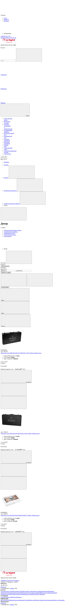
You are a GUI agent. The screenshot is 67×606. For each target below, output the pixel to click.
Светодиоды (7, 154)
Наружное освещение (7, 142)
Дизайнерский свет (23, 593)
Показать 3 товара (5, 272)
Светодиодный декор (9, 594)
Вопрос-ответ (32, 600)
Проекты (6, 21)
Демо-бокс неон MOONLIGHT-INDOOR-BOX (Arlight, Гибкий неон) (20, 515)
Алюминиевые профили (8, 131)
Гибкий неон (6, 145)
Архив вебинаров (19, 600)
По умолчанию (5, 287)
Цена (2, 300)
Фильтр (3, 326)
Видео (7, 600)
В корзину (28, 382)
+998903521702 (5, 580)
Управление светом (9, 233)
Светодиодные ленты (10, 234)
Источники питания (7, 122)
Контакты (13, 37)
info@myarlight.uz (14, 580)
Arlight (12, 588)
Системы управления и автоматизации (35, 591)
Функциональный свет (12, 593)
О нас (5, 18)
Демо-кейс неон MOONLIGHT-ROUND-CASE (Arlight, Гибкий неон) (20, 433)
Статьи (26, 600)
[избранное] (13, 402)
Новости (6, 19)
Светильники (7, 236)
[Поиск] (29, 54)
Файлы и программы (59, 600)
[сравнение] (13, 389)
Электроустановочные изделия (12, 230)
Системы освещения (7, 139)
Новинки (6, 162)
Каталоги (3, 600)
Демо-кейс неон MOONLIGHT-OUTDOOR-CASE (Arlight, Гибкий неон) (21, 353)
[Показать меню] (22, 172)
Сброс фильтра (5, 266)
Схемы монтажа (48, 600)
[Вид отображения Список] (40, 279)
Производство (8, 597)
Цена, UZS (4, 269)
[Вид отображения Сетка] (13, 279)
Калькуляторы (40, 600)
